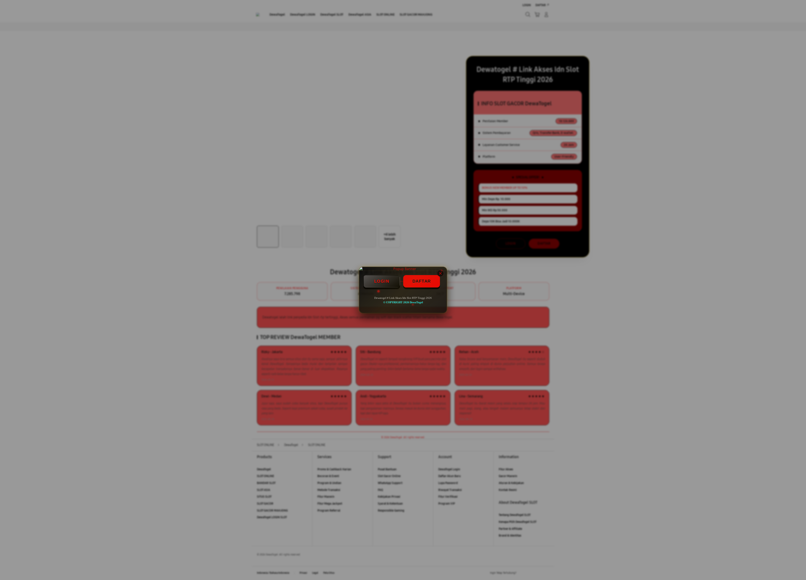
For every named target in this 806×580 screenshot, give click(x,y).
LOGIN (381, 281)
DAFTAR (421, 281)
